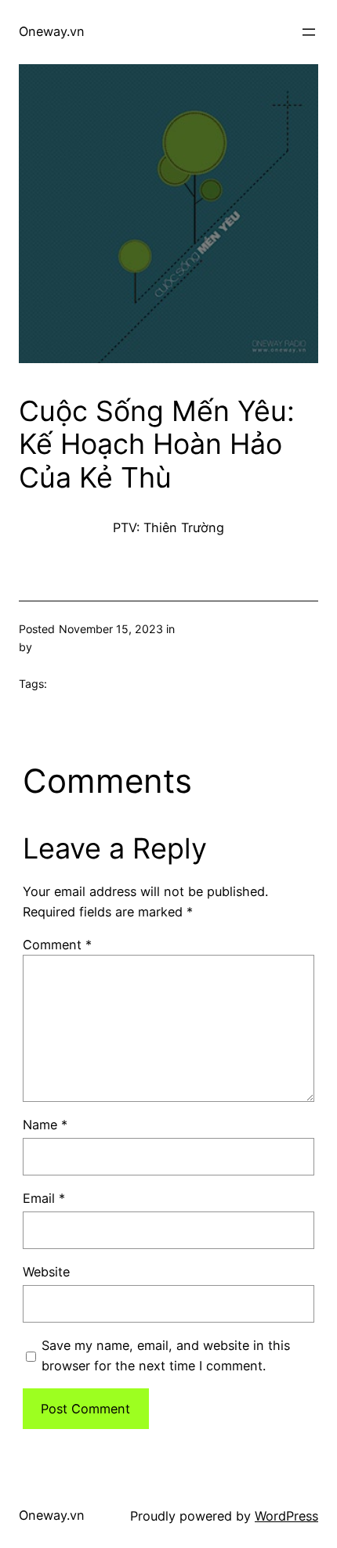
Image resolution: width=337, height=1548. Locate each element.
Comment (57, 944)
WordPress (286, 1516)
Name (45, 1124)
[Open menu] (308, 32)
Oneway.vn (52, 31)
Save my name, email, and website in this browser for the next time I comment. (166, 1355)
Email (44, 1198)
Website (46, 1272)
